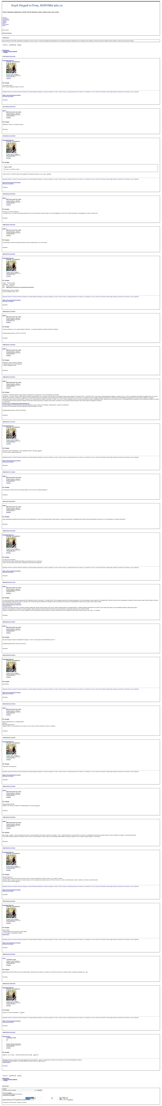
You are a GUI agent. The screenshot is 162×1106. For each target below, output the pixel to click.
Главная (4, 17)
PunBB (9, 1093)
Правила (5, 22)
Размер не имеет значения (10, 51)
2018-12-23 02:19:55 (10, 193)
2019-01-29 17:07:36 (10, 582)
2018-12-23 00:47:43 (10, 106)
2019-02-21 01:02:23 (10, 655)
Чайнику (4, 21)
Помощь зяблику (7, 1062)
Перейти (5, 1088)
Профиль (8, 78)
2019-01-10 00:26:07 (10, 254)
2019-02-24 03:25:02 (10, 1032)
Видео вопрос (6, 934)
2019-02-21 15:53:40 (10, 786)
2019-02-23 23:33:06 (10, 848)
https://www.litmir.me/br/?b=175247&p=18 (12, 604)
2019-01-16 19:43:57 (10, 377)
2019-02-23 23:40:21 (10, 901)
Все (20, 44)
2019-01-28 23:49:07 (10, 501)
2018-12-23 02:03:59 (10, 136)
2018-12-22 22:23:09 (10, 56)
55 (11, 44)
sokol (4, 958)
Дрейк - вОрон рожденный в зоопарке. (12, 95)
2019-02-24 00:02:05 (10, 983)
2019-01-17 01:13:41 (10, 421)
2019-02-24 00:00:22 (10, 954)
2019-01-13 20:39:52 (10, 344)
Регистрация (6, 24)
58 (15, 44)
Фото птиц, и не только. (8, 96)
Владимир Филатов (8, 60)
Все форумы (6, 18)
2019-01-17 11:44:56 (10, 472)
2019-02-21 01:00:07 (10, 621)
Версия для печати (7, 33)
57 (14, 44)
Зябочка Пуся (6, 1036)
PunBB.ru (13, 1095)
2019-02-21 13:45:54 (10, 737)
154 (18, 44)
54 (9, 44)
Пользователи (6, 19)
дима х (4, 110)
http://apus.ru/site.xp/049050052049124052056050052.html (16, 403)
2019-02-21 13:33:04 (10, 703)
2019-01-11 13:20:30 (10, 311)
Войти (4, 25)
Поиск (4, 23)
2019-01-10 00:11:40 (10, 224)
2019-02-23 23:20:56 (10, 817)
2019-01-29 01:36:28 (10, 530)
